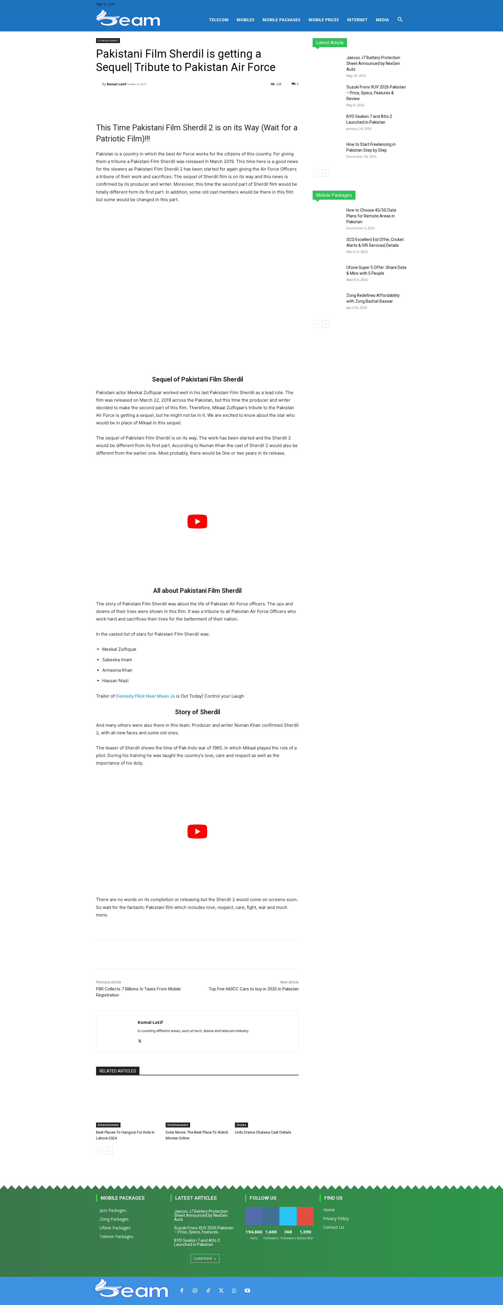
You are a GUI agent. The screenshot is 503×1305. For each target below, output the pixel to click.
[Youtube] (247, 1290)
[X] (140, 1040)
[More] (243, 99)
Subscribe (306, 1209)
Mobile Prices (324, 19)
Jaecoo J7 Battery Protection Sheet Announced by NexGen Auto (373, 63)
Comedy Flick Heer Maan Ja (145, 696)
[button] (400, 20)
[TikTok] (208, 1290)
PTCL (402, 195)
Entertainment (108, 40)
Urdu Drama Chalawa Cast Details (263, 1132)
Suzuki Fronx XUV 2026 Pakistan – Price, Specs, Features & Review (376, 93)
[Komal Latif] (99, 84)
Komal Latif (117, 84)
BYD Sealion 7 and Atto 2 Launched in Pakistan (197, 1242)
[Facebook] (181, 1290)
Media (382, 19)
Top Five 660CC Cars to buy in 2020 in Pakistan (254, 989)
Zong (369, 195)
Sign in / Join (105, 4)
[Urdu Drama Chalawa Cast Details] (267, 1105)
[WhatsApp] (234, 1290)
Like (253, 1209)
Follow (271, 1209)
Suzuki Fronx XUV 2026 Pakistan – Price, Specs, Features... (203, 1230)
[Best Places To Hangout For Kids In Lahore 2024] (128, 1105)
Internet (357, 19)
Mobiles (245, 19)
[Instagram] (194, 1290)
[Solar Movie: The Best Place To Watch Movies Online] (197, 1105)
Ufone (386, 195)
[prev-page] (99, 1151)
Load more (203, 1258)
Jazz (335, 195)
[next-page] (109, 1151)
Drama (241, 1125)
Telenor (352, 195)
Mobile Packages (281, 19)
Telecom (219, 19)
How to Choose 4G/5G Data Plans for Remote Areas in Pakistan (371, 216)
